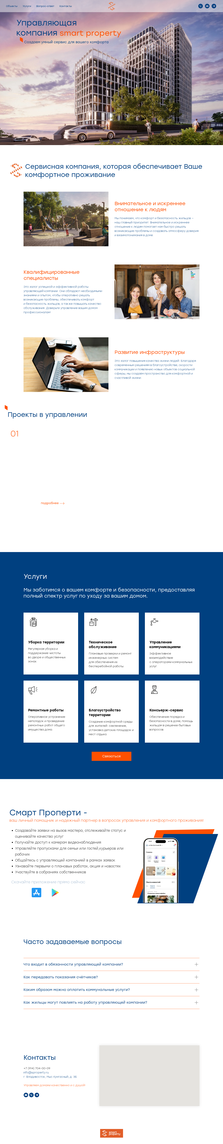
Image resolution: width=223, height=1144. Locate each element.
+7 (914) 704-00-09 (37, 1068)
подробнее (50, 503)
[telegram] (214, 6)
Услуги (27, 6)
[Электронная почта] (207, 6)
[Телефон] (200, 6)
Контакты (65, 6)
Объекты (11, 6)
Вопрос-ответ (45, 6)
